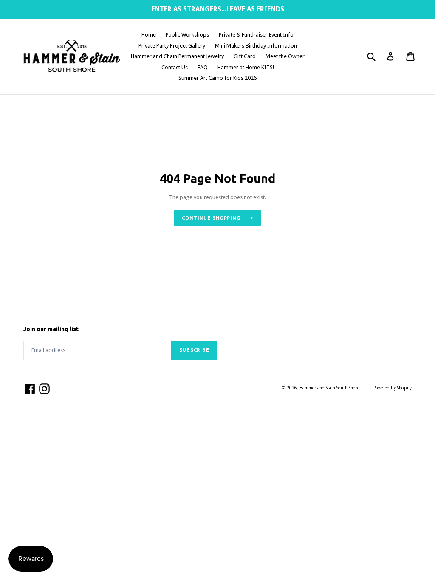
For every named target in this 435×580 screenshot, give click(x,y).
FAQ (203, 67)
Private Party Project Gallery (171, 45)
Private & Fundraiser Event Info (256, 34)
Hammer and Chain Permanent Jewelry (177, 56)
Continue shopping (211, 217)
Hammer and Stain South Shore (329, 388)
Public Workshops (187, 34)
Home (148, 34)
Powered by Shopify (392, 388)
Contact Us (174, 67)
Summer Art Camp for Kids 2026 (217, 78)
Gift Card (245, 56)
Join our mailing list (51, 329)
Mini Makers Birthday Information (256, 45)
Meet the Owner (285, 56)
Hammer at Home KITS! (246, 67)
